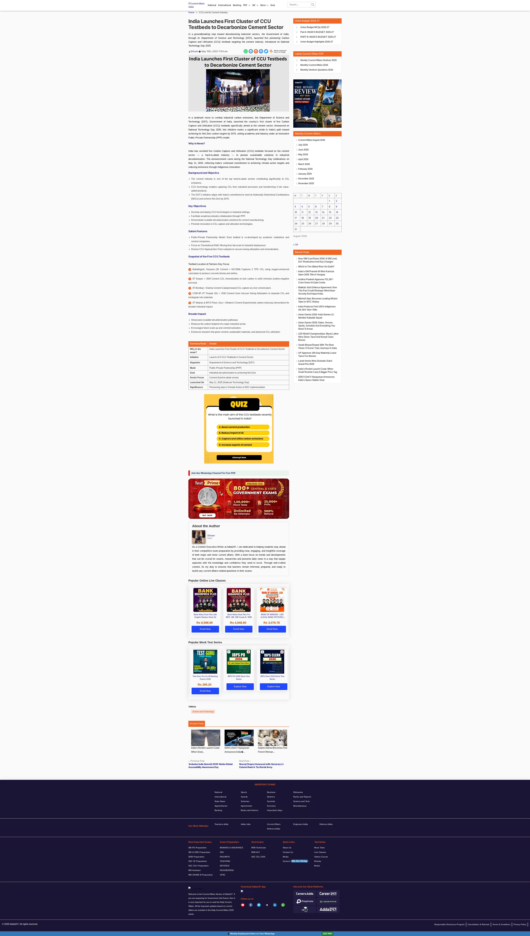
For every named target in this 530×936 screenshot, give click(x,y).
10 (296, 212)
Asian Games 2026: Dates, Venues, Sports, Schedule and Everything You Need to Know (316, 325)
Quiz (272, 5)
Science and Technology (203, 712)
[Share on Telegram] (251, 51)
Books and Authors (249, 810)
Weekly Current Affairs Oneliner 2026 (318, 60)
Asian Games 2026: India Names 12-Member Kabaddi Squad (316, 316)
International (224, 5)
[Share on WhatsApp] (246, 51)
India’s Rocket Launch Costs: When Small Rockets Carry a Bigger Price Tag (317, 370)
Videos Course (321, 857)
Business (271, 792)
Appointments (221, 806)
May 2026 (303, 154)
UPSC (222, 875)
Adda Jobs (246, 824)
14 (323, 212)
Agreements (246, 806)
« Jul (295, 244)
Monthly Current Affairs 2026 (314, 65)
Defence (271, 797)
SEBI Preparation (196, 857)
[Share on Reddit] (256, 51)
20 (316, 217)
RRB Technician (258, 848)
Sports (244, 792)
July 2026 (303, 145)
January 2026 (305, 174)
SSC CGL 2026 (258, 857)
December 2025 (306, 178)
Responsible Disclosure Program (449, 924)
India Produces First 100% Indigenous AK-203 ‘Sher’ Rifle (317, 308)
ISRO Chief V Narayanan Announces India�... (237, 750)
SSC (222, 852)
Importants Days (274, 810)
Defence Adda (273, 829)
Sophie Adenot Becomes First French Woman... (272, 750)
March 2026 (304, 164)
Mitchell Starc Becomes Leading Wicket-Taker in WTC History (318, 300)
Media (285, 857)
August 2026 (311, 140)
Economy (271, 806)
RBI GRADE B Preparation (200, 875)
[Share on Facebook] (261, 51)
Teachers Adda (221, 824)
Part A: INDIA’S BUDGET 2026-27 (317, 32)
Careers (295, 861)
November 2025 (306, 183)
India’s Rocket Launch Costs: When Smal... (205, 750)
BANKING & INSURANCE (231, 848)
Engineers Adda (300, 824)
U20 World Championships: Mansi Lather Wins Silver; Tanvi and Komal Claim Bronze (318, 337)
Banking (237, 5)
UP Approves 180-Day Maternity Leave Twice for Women (317, 354)
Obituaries (298, 792)
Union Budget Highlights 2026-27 (316, 42)
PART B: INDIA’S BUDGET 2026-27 (318, 37)
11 (302, 212)
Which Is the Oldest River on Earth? (316, 266)
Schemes (245, 801)
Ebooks (317, 861)
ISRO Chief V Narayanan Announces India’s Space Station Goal (316, 378)
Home (191, 12)
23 (337, 217)
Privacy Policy (519, 924)
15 (330, 212)
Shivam (194, 51)
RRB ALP (255, 852)
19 (309, 217)
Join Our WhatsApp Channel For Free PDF (213, 473)
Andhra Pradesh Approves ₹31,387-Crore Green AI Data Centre (315, 281)
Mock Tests (319, 848)
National (212, 5)
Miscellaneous (299, 806)
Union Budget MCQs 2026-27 (314, 27)
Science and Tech (301, 801)
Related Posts (197, 723)
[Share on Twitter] (266, 51)
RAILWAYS (225, 857)
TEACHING (225, 861)
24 (296, 223)
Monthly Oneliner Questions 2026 (316, 70)
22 (330, 217)
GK (253, 5)
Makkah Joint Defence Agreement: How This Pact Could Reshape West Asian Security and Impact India (317, 290)
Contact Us (288, 852)
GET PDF (327, 933)
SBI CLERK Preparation (199, 852)
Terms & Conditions (501, 924)
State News (220, 801)
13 (316, 212)
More (263, 5)
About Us (287, 848)
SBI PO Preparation (197, 848)
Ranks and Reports (302, 797)
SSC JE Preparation (197, 861)
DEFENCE (224, 866)
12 (309, 212)
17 (296, 217)
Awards (244, 797)
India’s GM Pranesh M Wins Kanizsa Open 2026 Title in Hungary (316, 273)
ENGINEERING (227, 870)
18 (302, 217)
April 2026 (303, 159)
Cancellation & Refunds (478, 924)
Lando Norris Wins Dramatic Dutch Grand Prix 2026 (315, 362)
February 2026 (305, 169)
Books (317, 866)
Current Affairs (273, 824)
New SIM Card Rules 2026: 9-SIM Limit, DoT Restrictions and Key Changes (317, 260)
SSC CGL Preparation (198, 866)
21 (323, 217)
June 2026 (303, 149)
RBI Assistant (194, 870)
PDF (245, 5)
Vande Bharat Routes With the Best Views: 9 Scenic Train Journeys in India (317, 346)
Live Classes (320, 852)
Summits (271, 801)
